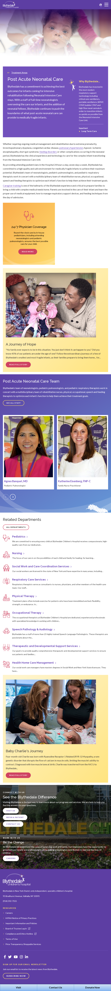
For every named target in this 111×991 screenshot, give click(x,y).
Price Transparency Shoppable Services (23, 944)
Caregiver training (12, 185)
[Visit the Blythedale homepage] (16, 880)
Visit (18, 987)
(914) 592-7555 (10, 901)
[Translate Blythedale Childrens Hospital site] (100, 4)
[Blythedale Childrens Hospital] (10, 4)
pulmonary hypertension (71, 147)
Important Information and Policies (21, 923)
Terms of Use (11, 939)
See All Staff (13, 403)
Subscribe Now (16, 976)
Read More (28, 252)
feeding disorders (48, 151)
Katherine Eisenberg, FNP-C (74, 481)
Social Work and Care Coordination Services (40, 566)
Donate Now (92, 987)
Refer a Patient (15, 817)
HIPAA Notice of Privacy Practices (20, 918)
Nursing (17, 553)
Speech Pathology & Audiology (32, 629)
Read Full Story (18, 364)
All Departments (16, 527)
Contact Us (13, 824)
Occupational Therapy (26, 612)
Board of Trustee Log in (16, 928)
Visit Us (10, 811)
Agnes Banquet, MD (16, 481)
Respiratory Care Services (29, 579)
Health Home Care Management (33, 662)
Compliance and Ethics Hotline (19, 934)
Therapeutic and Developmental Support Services (45, 646)
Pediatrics (18, 536)
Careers (10, 858)
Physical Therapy (23, 596)
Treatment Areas (19, 72)
